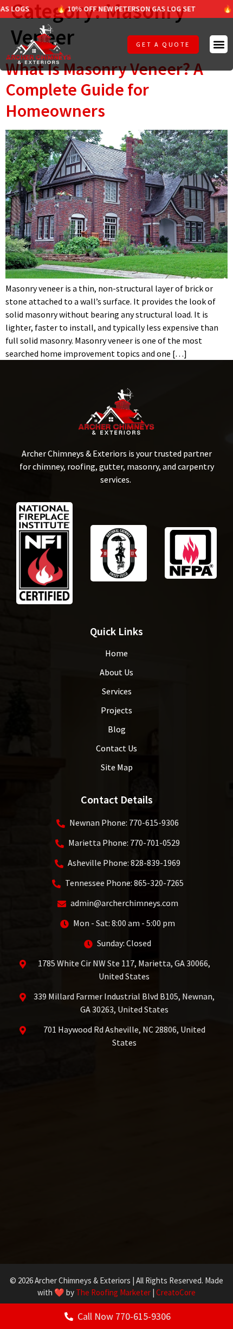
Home (116, 653)
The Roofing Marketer (113, 1292)
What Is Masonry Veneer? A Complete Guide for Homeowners (104, 90)
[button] (219, 44)
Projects (116, 710)
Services (117, 691)
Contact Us (116, 748)
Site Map (117, 767)
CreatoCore (176, 1292)
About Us (116, 672)
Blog (117, 729)
